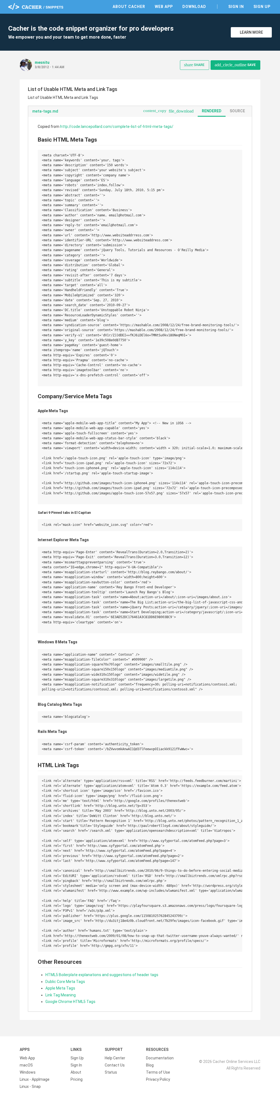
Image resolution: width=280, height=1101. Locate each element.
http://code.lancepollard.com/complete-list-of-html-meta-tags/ (116, 126)
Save (235, 64)
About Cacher (129, 6)
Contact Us (115, 1065)
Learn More (251, 32)
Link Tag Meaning (60, 995)
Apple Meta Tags (60, 988)
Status (111, 1072)
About (76, 1072)
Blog (150, 1065)
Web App (164, 6)
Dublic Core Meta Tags (65, 981)
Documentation (160, 1058)
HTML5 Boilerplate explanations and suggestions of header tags (101, 975)
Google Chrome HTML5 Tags (70, 1001)
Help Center (115, 1058)
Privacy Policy (158, 1079)
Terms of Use (158, 1072)
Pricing (77, 1079)
